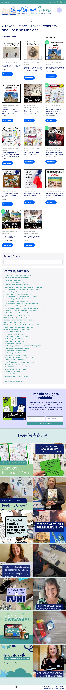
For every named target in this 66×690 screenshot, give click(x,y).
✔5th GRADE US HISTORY (11, 372)
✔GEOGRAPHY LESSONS (11, 374)
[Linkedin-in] (60, 2)
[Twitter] (50, 2)
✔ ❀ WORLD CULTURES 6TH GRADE (14, 369)
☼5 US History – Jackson (12, 343)
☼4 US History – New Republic (13, 341)
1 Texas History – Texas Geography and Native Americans (23, 287)
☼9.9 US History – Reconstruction (15, 355)
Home (3, 21)
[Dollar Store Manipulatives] (49, 627)
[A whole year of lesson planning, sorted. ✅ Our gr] (49, 526)
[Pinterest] (57, 2)
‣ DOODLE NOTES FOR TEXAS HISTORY (15, 318)
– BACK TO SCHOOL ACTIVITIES (14, 282)
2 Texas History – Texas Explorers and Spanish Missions (22, 290)
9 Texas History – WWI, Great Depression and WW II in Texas (24, 308)
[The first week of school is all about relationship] (49, 661)
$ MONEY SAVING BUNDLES (12, 280)
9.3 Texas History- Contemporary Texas (17, 313)
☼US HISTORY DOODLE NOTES (13, 365)
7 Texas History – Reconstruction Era (16, 301)
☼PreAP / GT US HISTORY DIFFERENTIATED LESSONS (20, 362)
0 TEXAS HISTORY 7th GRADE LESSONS (16, 285)
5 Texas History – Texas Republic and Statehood (20, 297)
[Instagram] (53, 2)
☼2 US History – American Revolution (16, 336)
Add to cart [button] (7, 74)
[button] (59, 10)
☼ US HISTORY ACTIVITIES (12, 332)
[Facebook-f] (46, 2)
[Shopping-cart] (64, 2)
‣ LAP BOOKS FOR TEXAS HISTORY (14, 322)
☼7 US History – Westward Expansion (16, 348)
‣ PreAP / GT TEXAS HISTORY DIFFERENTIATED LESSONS (21, 325)
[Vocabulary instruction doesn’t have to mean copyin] (49, 594)
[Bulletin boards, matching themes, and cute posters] (16, 661)
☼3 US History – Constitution (13, 339)
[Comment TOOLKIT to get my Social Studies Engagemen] (49, 459)
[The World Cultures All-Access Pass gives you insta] (49, 493)
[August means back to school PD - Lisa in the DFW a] (49, 560)
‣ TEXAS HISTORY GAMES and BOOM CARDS (18, 327)
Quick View (11, 58)
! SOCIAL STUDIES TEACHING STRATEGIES (17, 275)
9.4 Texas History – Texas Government (16, 315)
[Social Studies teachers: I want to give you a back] (16, 627)
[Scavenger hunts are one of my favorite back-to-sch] (16, 493)
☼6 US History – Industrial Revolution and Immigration (22, 346)
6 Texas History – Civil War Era (13, 299)
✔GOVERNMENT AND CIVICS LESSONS (15, 376)
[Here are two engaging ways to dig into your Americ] (16, 459)
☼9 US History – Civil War (12, 353)
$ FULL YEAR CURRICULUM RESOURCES (16, 278)
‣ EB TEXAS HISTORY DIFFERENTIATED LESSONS (18, 320)
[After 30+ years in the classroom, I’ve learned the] (16, 560)
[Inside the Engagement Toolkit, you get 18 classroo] (16, 594)
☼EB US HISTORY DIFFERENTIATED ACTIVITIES (18, 358)
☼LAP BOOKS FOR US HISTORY (13, 360)
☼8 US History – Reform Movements (15, 350)
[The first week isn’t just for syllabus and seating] (16, 526)
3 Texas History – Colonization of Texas (17, 292)
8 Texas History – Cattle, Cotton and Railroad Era (20, 304)
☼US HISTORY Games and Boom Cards (16, 367)
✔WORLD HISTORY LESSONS (12, 381)
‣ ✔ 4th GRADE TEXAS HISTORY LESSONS (16, 329)
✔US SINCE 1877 (8, 379)
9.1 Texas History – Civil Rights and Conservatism (20, 311)
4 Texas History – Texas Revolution (15, 294)
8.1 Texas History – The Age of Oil (14, 306)
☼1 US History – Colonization (13, 334)
